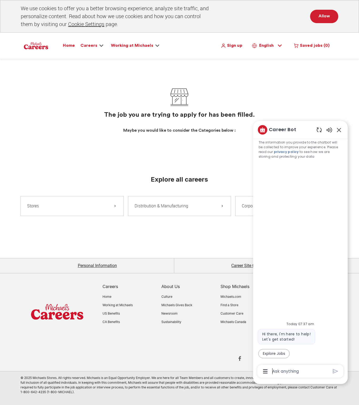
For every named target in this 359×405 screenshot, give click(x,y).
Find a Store (229, 305)
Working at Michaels (117, 305)
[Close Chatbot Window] (339, 130)
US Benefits (111, 313)
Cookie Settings (86, 24)
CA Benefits (111, 322)
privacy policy (286, 152)
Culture (166, 297)
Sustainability (171, 322)
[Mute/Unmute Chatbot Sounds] (329, 130)
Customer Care (231, 313)
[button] (231, 45)
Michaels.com (230, 297)
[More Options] (265, 371)
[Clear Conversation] (319, 129)
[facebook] (239, 358)
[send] (335, 371)
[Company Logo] (36, 45)
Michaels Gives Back (176, 305)
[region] (300, 250)
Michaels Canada (233, 322)
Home (69, 45)
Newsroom (169, 313)
